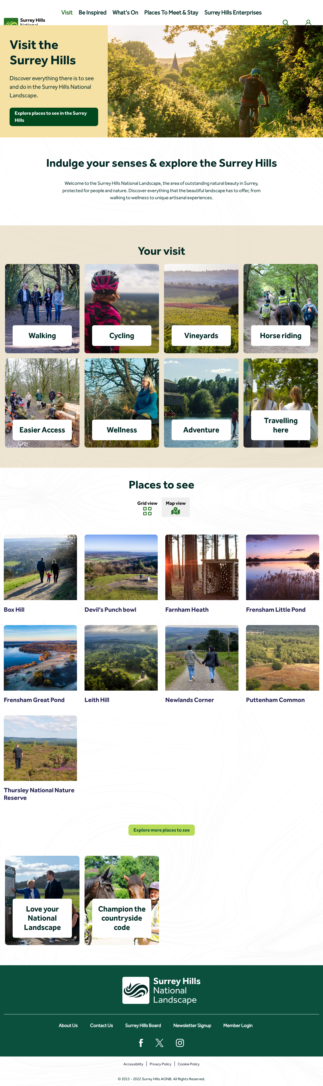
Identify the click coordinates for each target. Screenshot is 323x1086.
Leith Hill (97, 699)
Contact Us (101, 1025)
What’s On (125, 12)
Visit (67, 12)
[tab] (147, 507)
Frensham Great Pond (34, 699)
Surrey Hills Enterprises (233, 12)
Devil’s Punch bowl (110, 609)
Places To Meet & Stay (171, 12)
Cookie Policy (189, 1064)
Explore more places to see (161, 830)
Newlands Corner (189, 699)
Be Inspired (92, 12)
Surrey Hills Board (143, 1025)
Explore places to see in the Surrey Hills (51, 116)
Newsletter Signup (192, 1025)
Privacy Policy (160, 1064)
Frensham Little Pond (276, 609)
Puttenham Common (275, 699)
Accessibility (133, 1064)
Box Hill (14, 609)
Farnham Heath (187, 609)
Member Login (238, 1025)
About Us (68, 1025)
